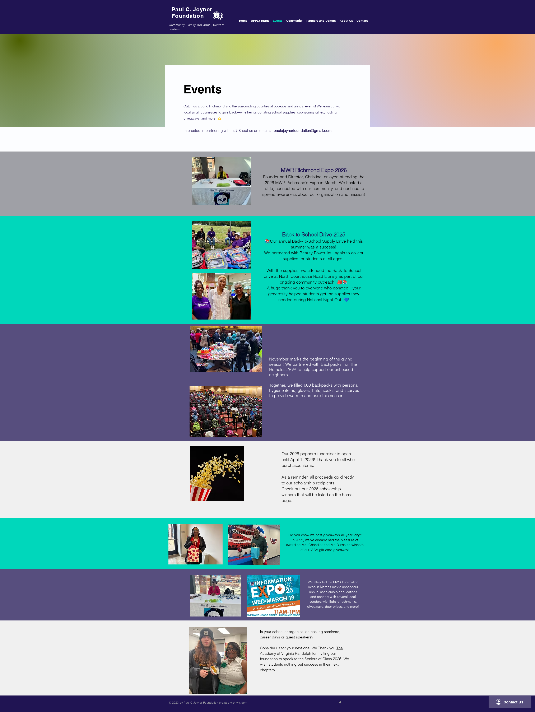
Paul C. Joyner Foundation (192, 12)
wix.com (241, 702)
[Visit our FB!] (340, 702)
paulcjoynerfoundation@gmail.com (302, 130)
